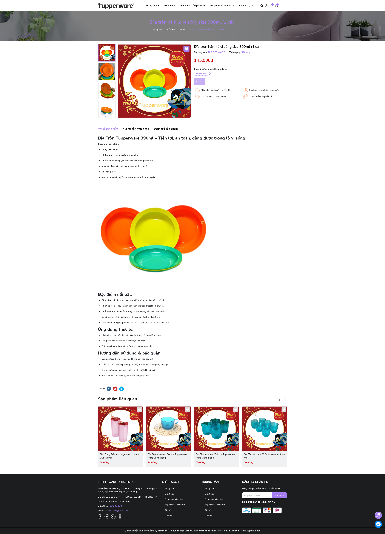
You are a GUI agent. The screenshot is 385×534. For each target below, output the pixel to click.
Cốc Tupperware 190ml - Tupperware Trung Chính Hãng (167, 456)
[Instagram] (120, 516)
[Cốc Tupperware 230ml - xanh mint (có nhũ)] (264, 429)
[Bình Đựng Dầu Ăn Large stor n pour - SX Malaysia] (120, 429)
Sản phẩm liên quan (117, 399)
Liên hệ (168, 515)
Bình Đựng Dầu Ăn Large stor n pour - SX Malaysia (119, 456)
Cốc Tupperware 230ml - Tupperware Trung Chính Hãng (216, 456)
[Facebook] (100, 516)
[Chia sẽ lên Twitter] (121, 388)
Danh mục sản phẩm (191, 5)
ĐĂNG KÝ (279, 495)
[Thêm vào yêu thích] (186, 49)
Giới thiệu (169, 5)
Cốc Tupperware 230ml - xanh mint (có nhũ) (264, 456)
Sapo (257, 530)
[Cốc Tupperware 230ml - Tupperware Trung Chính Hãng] (216, 429)
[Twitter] (107, 516)
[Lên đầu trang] (379, 507)
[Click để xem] (154, 81)
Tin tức (242, 5)
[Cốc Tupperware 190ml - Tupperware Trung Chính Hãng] (168, 429)
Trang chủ (151, 5)
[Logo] (116, 5)
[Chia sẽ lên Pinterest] (115, 388)
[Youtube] (113, 516)
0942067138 (116, 506)
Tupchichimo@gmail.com (116, 510)
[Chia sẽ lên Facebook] (109, 388)
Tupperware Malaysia (222, 5)
